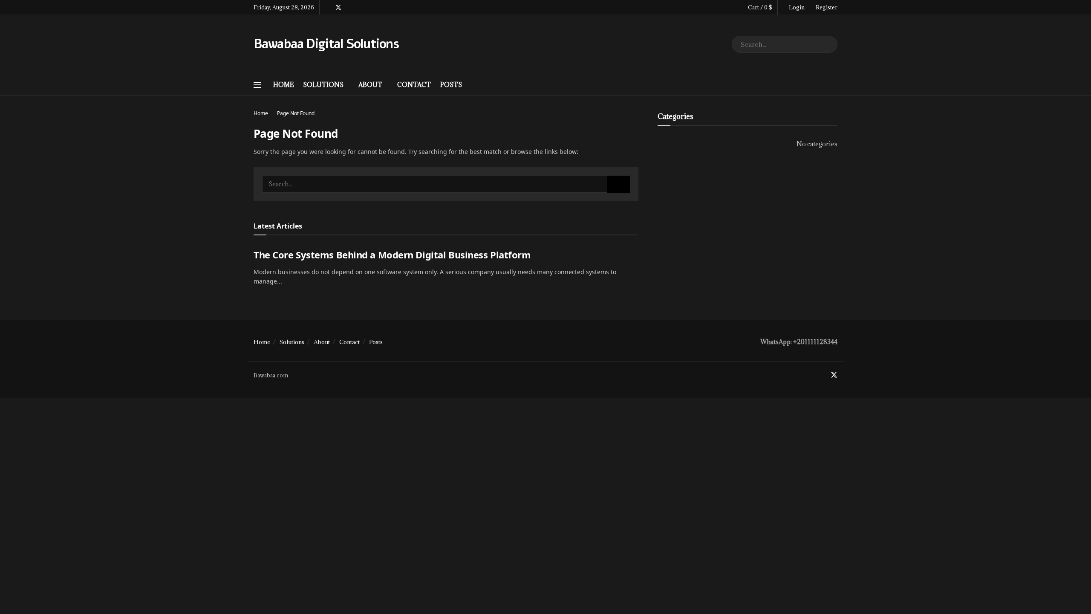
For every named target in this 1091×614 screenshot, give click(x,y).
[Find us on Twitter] (338, 7)
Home (283, 85)
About (370, 85)
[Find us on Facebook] (327, 7)
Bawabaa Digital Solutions (326, 44)
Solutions (323, 85)
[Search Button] (829, 44)
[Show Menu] (257, 85)
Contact (414, 85)
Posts (451, 85)
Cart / (760, 7)
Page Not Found (296, 113)
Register (825, 7)
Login (796, 7)
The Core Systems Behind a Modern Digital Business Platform (392, 254)
